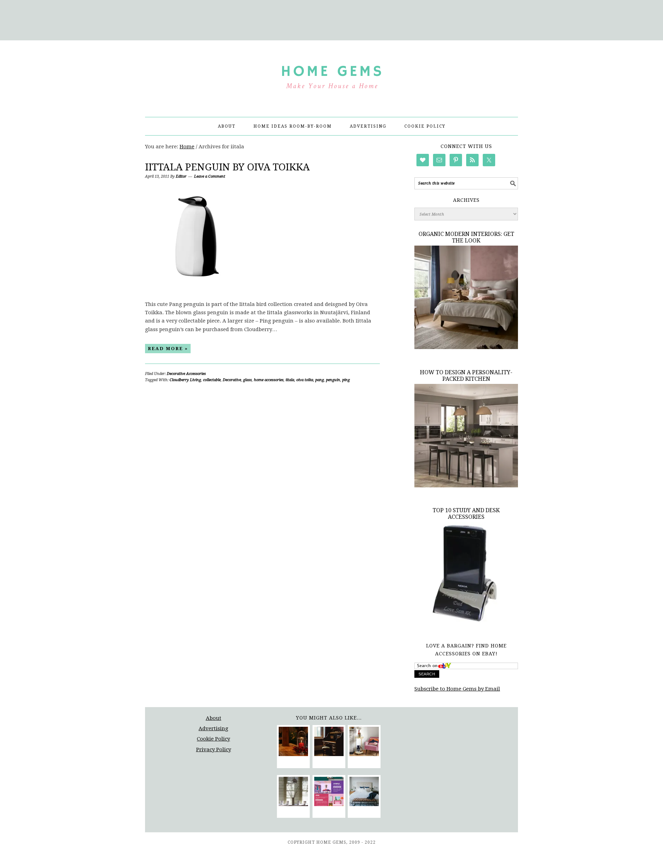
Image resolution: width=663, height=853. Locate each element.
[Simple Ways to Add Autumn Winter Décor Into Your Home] (293, 742)
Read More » (168, 348)
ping (346, 380)
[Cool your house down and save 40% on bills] (293, 793)
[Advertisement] (331, 18)
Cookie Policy (213, 739)
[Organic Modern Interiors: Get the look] (466, 347)
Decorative (232, 380)
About (213, 718)
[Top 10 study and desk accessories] (466, 624)
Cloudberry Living (185, 380)
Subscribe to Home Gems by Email (457, 689)
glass (247, 380)
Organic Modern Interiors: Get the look (466, 237)
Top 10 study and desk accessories (466, 513)
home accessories (269, 380)
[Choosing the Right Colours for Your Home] (329, 793)
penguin (333, 380)
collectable (212, 380)
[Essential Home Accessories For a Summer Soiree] (364, 742)
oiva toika (304, 380)
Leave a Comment (209, 176)
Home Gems (331, 75)
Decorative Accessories (186, 373)
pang (319, 380)
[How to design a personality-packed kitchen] (466, 486)
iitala (290, 380)
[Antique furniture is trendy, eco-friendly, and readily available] (329, 742)
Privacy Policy (213, 749)
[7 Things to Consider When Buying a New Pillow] (364, 793)
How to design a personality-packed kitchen (466, 375)
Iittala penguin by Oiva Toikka (227, 167)
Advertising (213, 728)
